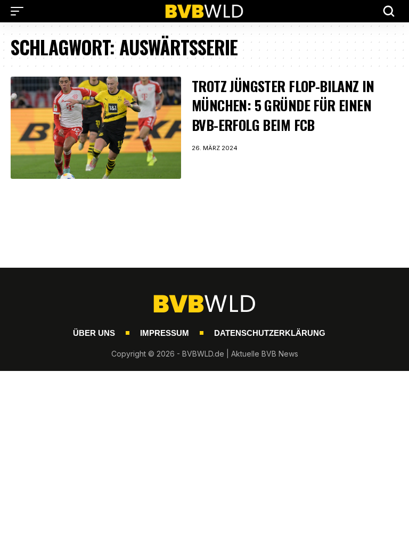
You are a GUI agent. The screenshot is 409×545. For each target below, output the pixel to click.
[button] (20, 11)
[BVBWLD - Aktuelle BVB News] (204, 11)
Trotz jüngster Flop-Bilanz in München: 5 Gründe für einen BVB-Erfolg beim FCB (283, 105)
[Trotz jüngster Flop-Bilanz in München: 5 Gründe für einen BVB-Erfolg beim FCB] (96, 128)
